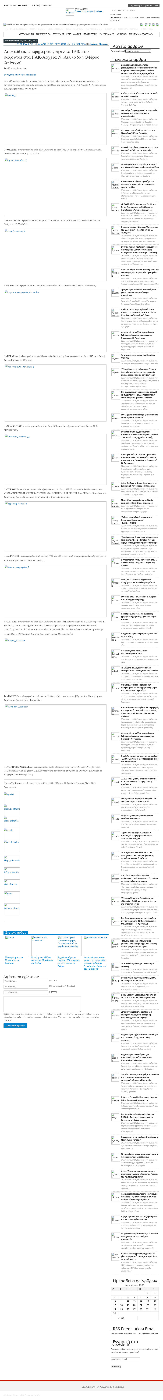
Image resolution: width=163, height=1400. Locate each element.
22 (148, 1305)
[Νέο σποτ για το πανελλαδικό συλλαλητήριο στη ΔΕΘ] (115, 657)
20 (134, 1305)
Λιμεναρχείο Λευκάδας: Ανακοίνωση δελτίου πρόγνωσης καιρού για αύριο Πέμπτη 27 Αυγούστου (137, 736)
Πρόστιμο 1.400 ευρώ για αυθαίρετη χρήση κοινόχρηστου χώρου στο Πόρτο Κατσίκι (138, 617)
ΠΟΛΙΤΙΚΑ (147, 29)
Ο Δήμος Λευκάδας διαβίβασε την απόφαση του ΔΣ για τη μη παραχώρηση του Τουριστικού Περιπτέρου (139, 688)
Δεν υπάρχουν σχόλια (139, 82)
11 (121, 1301)
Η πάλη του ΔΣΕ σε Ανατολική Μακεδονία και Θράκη (42, 960)
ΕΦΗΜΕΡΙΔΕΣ (22, 44)
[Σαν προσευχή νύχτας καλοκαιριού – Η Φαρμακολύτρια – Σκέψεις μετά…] (115, 805)
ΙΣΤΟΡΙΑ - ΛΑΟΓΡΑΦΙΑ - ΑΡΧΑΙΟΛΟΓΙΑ (50, 44)
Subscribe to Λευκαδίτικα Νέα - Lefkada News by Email (134, 1333)
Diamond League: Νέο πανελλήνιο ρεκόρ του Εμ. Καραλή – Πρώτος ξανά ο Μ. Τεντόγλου (139, 230)
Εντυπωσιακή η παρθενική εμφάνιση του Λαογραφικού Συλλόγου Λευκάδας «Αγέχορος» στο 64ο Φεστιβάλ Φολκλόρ (139, 250)
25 (121, 1309)
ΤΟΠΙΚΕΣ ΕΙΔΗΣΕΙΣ (16, 29)
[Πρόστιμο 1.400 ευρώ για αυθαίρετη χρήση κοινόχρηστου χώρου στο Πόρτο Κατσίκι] (115, 620)
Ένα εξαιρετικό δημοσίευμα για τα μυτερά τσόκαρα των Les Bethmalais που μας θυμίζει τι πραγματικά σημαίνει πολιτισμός (139, 540)
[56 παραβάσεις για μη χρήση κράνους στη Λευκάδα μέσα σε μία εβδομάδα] (115, 1160)
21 (141, 1305)
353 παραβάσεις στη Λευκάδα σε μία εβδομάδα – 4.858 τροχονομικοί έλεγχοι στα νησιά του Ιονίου (138, 901)
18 (121, 1305)
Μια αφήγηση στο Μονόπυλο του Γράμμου (14, 960)
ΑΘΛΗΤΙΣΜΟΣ (94, 29)
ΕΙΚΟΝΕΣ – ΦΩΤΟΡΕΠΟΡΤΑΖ (121, 29)
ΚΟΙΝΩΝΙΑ (122, 34)
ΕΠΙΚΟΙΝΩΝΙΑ (10, 5)
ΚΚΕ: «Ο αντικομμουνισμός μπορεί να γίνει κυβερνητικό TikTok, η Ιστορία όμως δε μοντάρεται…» (139, 1257)
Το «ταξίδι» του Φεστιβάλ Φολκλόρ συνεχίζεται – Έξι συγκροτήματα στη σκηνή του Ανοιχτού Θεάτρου (137, 856)
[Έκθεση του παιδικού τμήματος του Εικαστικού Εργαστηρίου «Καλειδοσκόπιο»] (115, 523)
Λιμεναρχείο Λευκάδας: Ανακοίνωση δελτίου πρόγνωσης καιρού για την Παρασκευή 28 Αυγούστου (137, 335)
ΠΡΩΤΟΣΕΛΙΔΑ (90, 34)
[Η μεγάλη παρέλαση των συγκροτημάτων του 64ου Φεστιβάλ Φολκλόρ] (115, 1223)
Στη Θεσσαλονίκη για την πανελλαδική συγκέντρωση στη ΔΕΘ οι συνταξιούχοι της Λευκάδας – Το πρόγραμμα (138, 921)
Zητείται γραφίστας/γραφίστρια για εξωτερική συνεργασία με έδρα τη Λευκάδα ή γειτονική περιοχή (136, 1015)
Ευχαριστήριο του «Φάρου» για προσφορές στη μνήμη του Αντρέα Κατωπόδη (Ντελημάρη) (136, 1057)
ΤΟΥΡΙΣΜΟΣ (58, 34)
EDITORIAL (23, 5)
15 (148, 1301)
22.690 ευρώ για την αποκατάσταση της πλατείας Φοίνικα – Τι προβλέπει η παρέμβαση (138, 782)
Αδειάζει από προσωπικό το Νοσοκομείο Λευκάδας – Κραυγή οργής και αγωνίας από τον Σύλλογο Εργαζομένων (139, 1197)
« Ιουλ (121, 1318)
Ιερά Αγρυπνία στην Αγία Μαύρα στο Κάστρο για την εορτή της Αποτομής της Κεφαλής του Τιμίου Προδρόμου (138, 312)
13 (134, 1301)
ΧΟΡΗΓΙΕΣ (34, 5)
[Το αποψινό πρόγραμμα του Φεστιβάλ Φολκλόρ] (115, 361)
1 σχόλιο (140, 844)
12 (128, 1301)
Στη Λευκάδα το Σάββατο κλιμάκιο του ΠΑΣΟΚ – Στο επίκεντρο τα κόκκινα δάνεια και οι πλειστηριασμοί (137, 1117)
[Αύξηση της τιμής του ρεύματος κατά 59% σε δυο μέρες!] (115, 640)
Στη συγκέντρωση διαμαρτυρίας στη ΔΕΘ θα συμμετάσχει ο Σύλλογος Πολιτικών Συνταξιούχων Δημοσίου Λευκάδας (139, 395)
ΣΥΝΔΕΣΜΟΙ (45, 5)
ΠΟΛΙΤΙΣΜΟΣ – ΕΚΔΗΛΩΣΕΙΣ (46, 29)
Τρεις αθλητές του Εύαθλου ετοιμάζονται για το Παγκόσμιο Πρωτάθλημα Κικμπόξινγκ (138, 292)
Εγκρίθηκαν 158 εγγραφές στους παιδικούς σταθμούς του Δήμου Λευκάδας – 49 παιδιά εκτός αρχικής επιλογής (139, 435)
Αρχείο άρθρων (117, 51)
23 (155, 1305)
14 (141, 1301)
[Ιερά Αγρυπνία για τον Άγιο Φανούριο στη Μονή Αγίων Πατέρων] (115, 1143)
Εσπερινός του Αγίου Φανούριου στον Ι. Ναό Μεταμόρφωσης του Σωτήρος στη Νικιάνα (139, 563)
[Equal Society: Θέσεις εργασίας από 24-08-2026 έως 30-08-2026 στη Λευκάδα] (115, 1001)
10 (114, 1301)
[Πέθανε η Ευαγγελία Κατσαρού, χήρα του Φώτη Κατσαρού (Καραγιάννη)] (115, 1104)
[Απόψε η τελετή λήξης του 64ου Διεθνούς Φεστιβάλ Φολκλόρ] (115, 100)
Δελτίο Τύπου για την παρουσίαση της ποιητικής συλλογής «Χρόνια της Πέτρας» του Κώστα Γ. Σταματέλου (139, 1174)
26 (128, 1309)
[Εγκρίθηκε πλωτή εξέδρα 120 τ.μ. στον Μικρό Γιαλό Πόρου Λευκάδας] (115, 137)
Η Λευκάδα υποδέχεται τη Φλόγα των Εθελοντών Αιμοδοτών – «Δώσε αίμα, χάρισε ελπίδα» (138, 184)
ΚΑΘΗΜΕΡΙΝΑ (74, 29)
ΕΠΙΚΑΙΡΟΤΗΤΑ (43, 34)
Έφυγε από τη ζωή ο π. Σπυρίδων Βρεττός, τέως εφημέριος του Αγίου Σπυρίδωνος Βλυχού (136, 836)
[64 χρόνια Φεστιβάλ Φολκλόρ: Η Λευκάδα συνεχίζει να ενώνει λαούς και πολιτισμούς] (115, 1240)
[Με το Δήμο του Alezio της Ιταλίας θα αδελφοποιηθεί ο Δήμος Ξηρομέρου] (115, 506)
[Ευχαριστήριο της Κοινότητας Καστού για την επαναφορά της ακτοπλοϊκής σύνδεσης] (115, 1041)
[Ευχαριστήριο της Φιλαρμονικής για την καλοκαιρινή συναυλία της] (115, 984)
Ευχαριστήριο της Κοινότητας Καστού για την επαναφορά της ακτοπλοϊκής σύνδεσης (139, 1038)
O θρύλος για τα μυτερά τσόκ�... (89, 11)
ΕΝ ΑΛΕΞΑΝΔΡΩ (106, 34)
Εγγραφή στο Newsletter (124, 1343)
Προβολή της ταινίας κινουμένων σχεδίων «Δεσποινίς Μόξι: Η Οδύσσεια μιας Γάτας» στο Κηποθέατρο (140, 759)
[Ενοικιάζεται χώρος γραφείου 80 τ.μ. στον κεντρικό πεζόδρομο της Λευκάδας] (115, 154)
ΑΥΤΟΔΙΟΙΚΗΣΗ (26, 34)
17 (114, 1305)
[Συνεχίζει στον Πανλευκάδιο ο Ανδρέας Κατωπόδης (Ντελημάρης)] (115, 603)
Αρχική (13, 34)
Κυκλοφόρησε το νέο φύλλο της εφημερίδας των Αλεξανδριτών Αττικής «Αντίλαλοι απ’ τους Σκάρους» (95, 963)
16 (155, 1301)
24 (114, 1309)
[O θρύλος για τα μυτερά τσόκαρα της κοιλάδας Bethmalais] (115, 822)
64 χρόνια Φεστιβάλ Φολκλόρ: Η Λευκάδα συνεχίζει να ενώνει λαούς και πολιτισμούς (139, 1237)
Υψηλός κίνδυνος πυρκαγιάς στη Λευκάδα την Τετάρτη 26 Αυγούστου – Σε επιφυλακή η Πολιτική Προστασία (140, 1077)
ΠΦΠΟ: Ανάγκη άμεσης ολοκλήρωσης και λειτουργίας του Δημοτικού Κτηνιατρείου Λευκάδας (140, 273)
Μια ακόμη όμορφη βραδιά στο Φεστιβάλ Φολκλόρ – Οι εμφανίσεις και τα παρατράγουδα (139, 113)
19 (128, 1305)
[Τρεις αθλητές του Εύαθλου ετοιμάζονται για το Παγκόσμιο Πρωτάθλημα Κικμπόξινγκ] (115, 296)
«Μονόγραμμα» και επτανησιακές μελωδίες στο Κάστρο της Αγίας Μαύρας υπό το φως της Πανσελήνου (139, 944)
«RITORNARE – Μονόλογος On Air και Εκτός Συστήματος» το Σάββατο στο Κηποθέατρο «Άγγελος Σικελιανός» (138, 207)
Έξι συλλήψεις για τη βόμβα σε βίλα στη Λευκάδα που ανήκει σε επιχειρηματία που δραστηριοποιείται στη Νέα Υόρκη (138, 372)
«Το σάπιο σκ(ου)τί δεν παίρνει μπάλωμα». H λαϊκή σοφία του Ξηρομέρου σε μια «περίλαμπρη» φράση (139, 878)
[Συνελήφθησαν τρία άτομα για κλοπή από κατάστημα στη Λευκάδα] (115, 421)
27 (134, 1309)
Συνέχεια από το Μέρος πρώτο (20, 74)
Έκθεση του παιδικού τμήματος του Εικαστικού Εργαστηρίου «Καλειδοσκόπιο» (136, 520)
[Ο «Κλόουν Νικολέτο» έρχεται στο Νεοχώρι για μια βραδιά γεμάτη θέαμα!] (115, 586)
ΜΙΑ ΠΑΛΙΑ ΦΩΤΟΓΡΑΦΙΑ (141, 34)
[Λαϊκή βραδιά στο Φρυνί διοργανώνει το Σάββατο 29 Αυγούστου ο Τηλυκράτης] (115, 489)
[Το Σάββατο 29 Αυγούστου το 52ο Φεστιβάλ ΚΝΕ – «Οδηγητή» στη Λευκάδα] (115, 674)
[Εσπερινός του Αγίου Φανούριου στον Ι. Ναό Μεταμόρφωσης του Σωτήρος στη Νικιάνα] (115, 566)
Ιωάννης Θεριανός (99, 44)
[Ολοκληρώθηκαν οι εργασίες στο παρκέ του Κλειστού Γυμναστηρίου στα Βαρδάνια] (115, 171)
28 (141, 1309)
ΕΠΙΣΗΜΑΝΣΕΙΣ (81, 9)
